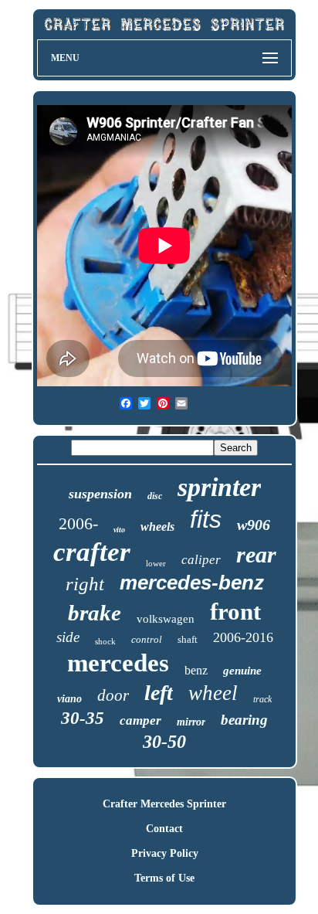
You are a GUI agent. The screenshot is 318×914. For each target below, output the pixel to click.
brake (94, 612)
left (158, 693)
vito (119, 529)
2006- (78, 523)
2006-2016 (243, 637)
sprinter (219, 487)
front (235, 611)
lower (156, 563)
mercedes (118, 663)
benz (196, 670)
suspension (100, 493)
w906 (253, 524)
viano (69, 699)
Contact (164, 828)
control (146, 639)
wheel (213, 693)
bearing (244, 720)
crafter (91, 552)
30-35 (82, 718)
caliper (201, 559)
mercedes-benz (192, 582)
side (68, 637)
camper (140, 720)
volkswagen (166, 619)
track (262, 699)
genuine (242, 670)
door (113, 695)
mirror (191, 722)
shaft (188, 639)
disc (154, 496)
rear (256, 554)
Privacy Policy (164, 853)
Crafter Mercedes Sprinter (164, 804)
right (85, 583)
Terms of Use (164, 878)
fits (206, 519)
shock (105, 641)
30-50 (164, 742)
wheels (157, 526)
